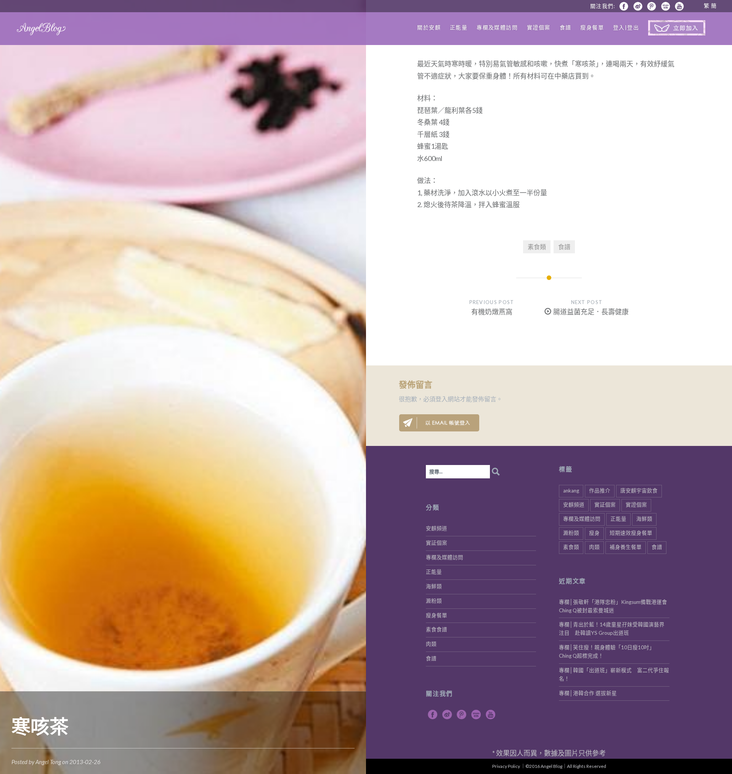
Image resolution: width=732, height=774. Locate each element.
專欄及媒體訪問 (497, 27)
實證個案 (539, 27)
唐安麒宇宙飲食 (639, 491)
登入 (441, 398)
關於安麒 (429, 27)
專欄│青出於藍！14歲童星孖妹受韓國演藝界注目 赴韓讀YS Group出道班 (612, 628)
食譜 (565, 27)
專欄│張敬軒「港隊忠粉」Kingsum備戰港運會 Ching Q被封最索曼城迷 (614, 606)
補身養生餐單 (626, 547)
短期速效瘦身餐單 (631, 533)
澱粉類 (571, 533)
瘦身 (594, 533)
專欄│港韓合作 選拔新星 (588, 693)
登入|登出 (626, 27)
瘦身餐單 (592, 27)
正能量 (458, 27)
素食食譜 (436, 629)
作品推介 (599, 491)
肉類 (594, 547)
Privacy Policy (506, 766)
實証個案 (605, 505)
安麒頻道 (573, 505)
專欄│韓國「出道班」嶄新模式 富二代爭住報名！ (614, 674)
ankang (571, 491)
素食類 (537, 246)
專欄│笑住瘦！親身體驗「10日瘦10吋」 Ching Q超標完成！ (608, 651)
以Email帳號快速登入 (439, 422)
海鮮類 (644, 519)
